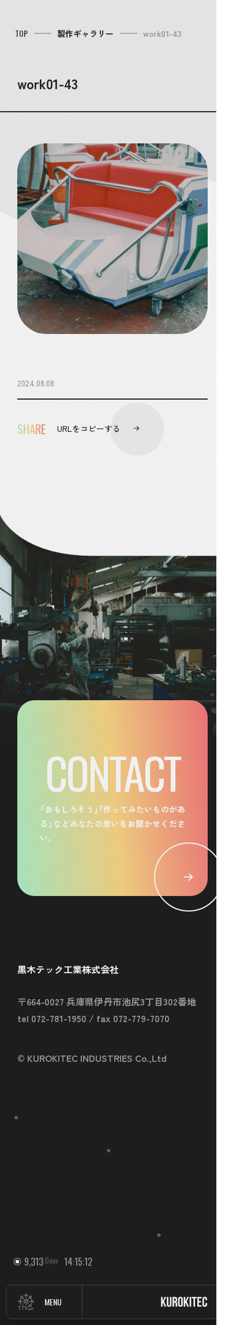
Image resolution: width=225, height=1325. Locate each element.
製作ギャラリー (85, 33)
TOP (21, 33)
